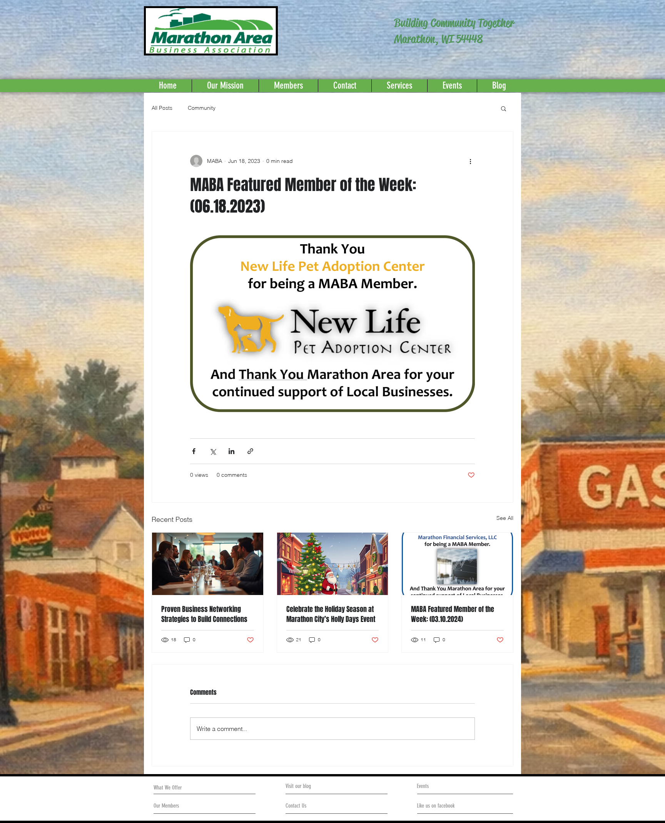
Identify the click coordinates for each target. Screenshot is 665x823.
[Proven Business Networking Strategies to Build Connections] (207, 564)
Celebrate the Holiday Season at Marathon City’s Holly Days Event (330, 614)
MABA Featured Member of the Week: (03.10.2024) (452, 614)
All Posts (162, 107)
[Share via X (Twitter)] (212, 451)
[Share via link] (250, 451)
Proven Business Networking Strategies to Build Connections (204, 614)
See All (504, 518)
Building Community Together (454, 23)
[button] (503, 108)
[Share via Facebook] (193, 451)
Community (202, 107)
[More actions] (470, 161)
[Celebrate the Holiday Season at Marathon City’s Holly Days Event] (332, 564)
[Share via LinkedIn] (231, 451)
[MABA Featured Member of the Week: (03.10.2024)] (457, 564)
